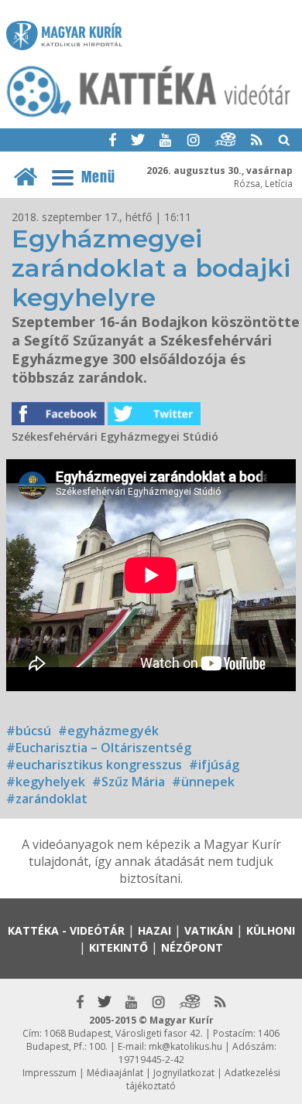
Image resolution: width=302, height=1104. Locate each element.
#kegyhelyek (45, 781)
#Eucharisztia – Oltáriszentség (98, 747)
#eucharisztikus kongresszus (94, 764)
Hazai (154, 930)
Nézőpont (192, 947)
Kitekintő (118, 947)
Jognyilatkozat (183, 1072)
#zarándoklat (47, 798)
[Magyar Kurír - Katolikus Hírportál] (149, 115)
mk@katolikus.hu (185, 1046)
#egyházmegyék (108, 730)
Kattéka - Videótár (66, 930)
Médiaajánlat (115, 1072)
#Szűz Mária (128, 781)
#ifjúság (214, 764)
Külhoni (270, 930)
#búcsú (28, 730)
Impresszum (49, 1072)
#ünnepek (203, 781)
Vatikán (208, 930)
